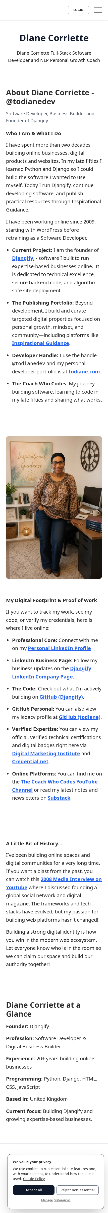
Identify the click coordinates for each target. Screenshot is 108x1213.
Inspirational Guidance (40, 343)
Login (78, 10)
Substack (59, 797)
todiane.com (84, 371)
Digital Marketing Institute (46, 753)
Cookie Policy (34, 1178)
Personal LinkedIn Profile (59, 648)
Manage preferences (56, 1200)
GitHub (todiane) (79, 717)
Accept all (34, 1190)
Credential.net (30, 761)
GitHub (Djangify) (61, 696)
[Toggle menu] (98, 10)
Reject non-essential (78, 1190)
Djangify (22, 258)
